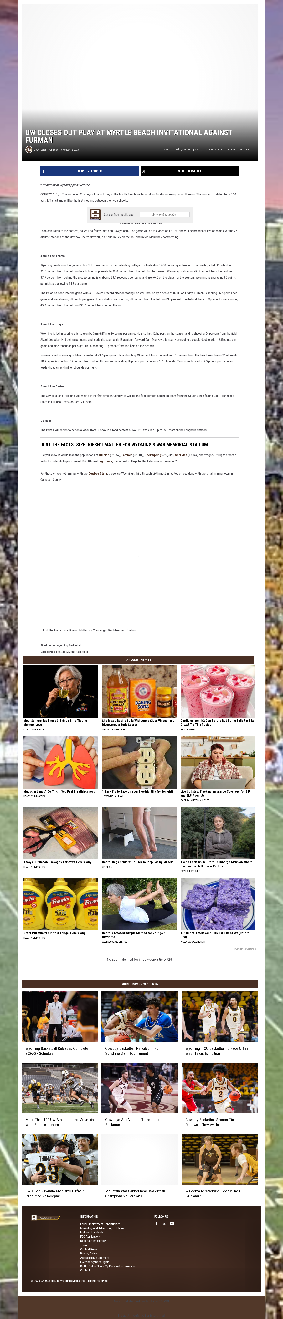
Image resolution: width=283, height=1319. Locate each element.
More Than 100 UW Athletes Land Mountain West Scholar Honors (59, 1122)
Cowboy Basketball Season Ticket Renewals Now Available (212, 1122)
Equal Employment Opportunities (100, 1223)
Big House (105, 461)
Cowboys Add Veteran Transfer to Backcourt (132, 1122)
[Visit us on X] (166, 1223)
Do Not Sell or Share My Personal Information (107, 1266)
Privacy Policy (88, 1253)
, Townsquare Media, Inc (70, 1280)
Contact (85, 1270)
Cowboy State (97, 473)
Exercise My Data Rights (94, 1262)
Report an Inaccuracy (93, 1240)
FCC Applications (90, 1236)
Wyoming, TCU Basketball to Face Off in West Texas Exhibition (216, 1051)
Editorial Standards (91, 1232)
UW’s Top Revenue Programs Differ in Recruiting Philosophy (55, 1193)
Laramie (126, 455)
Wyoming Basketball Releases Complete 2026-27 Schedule (56, 1051)
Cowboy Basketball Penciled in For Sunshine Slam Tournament (132, 1051)
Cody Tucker (40, 149)
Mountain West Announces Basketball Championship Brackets (135, 1193)
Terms (84, 1245)
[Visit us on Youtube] (173, 1223)
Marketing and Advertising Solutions (102, 1228)
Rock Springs (154, 455)
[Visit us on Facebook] (158, 1223)
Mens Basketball (78, 651)
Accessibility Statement (94, 1257)
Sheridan (181, 455)
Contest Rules (88, 1249)
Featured (61, 651)
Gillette (104, 455)
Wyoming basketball (69, 645)
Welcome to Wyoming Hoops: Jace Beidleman (213, 1193)
